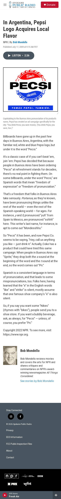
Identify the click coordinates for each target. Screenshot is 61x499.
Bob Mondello (20, 42)
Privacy (9, 430)
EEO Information (14, 437)
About (9, 451)
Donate (51, 4)
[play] (5, 495)
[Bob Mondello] (10, 355)
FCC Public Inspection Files (19, 444)
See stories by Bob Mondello (37, 381)
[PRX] (12, 484)
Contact (10, 457)
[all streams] (57, 495)
